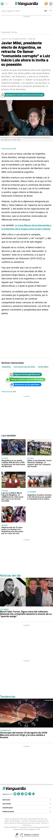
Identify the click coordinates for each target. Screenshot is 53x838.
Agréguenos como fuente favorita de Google (24, 95)
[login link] (50, 3)
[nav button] (2, 3)
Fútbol (4, 458)
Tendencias (5, 730)
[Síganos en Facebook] (14, 793)
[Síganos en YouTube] (26, 793)
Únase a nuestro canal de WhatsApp (27, 379)
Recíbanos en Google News (27, 384)
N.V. (14, 149)
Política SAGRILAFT (11, 827)
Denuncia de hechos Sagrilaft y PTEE (26, 829)
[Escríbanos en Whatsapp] (33, 793)
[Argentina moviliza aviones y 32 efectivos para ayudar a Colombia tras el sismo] (39, 480)
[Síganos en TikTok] (29, 793)
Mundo (14, 32)
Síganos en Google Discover (27, 374)
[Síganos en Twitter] (18, 793)
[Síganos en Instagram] (22, 793)
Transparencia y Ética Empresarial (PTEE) (33, 827)
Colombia (31, 492)
